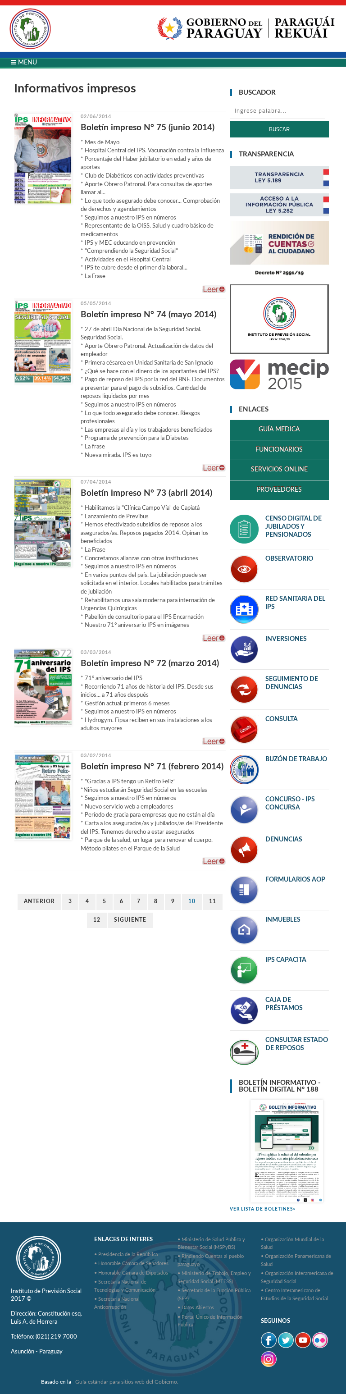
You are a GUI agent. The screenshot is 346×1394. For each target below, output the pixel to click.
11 (212, 901)
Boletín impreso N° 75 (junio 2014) (147, 127)
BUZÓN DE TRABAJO (296, 759)
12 (96, 920)
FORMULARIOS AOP (295, 880)
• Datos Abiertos (196, 1307)
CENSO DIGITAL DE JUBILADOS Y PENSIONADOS (293, 527)
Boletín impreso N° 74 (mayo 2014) (148, 315)
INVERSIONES (286, 639)
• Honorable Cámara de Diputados (131, 1273)
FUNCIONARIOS (279, 450)
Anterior (39, 901)
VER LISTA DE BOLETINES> (263, 1209)
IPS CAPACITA (285, 960)
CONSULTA (281, 719)
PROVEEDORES (279, 490)
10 (192, 901)
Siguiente (130, 920)
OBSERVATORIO (289, 559)
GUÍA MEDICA (279, 429)
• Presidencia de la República (126, 1254)
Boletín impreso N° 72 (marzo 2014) (150, 663)
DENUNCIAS (283, 839)
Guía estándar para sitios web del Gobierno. (126, 1382)
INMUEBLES (282, 920)
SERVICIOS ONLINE (279, 469)
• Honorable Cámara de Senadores (131, 1263)
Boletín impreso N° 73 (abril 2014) (146, 493)
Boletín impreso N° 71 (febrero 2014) (152, 767)
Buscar (279, 129)
